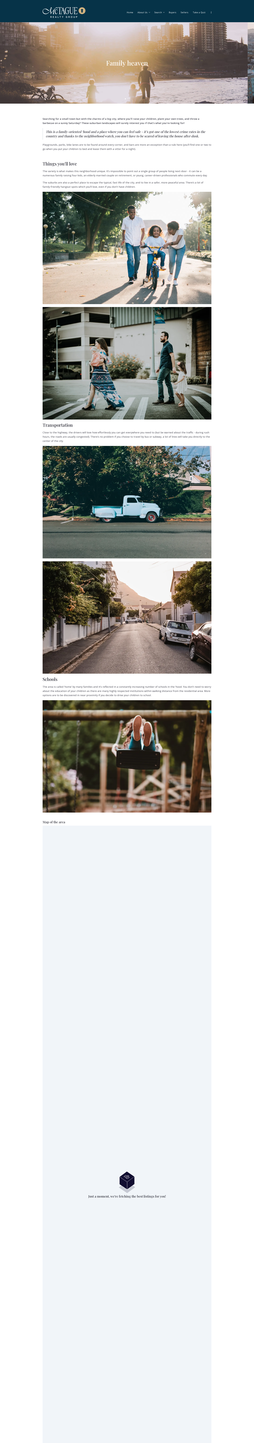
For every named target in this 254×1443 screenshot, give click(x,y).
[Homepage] (64, 12)
